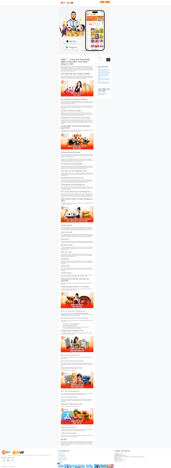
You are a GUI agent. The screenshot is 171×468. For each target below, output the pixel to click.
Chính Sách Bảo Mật (61, 455)
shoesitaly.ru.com (101, 94)
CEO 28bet (60, 461)
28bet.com (100, 93)
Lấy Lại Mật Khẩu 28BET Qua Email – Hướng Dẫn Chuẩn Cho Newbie (103, 75)
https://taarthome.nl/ (65, 314)
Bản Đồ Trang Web (118, 461)
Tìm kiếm (99, 57)
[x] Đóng (58, 463)
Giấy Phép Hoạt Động (62, 459)
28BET (62, 66)
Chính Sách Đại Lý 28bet (62, 458)
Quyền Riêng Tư (61, 453)
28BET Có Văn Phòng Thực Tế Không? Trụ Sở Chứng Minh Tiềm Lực (104, 79)
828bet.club (104, 93)
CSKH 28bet (60, 462)
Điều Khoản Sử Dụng (62, 456)
